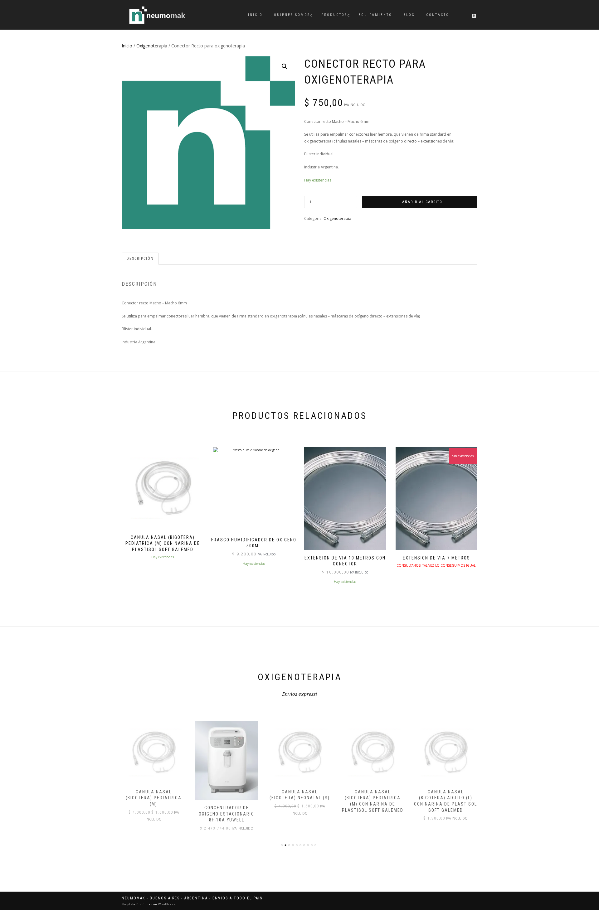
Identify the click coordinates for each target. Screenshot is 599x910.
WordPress (166, 904)
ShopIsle (129, 904)
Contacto (437, 15)
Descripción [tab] (140, 258)
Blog (409, 15)
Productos (334, 15)
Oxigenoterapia (151, 46)
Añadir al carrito (422, 202)
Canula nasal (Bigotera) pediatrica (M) (154, 797)
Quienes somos (292, 15)
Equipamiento (375, 15)
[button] (284, 66)
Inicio (255, 15)
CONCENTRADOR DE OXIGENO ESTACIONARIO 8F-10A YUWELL (226, 813)
